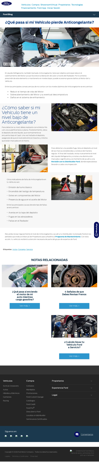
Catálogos (30, 401)
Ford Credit (30, 404)
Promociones (31, 393)
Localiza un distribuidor (35, 415)
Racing (6, 401)
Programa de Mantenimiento (68, 237)
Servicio (29, 249)
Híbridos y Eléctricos (11, 393)
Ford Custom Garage (34, 397)
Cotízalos (30, 386)
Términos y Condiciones (20, 456)
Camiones (7, 397)
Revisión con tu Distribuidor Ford (65, 162)
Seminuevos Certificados (36, 419)
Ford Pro (30, 408)
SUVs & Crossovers (11, 386)
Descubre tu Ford (33, 412)
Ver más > (25, 306)
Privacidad (34, 456)
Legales (7, 456)
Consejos (22, 249)
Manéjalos (30, 390)
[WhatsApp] (96, 230)
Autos (14, 249)
